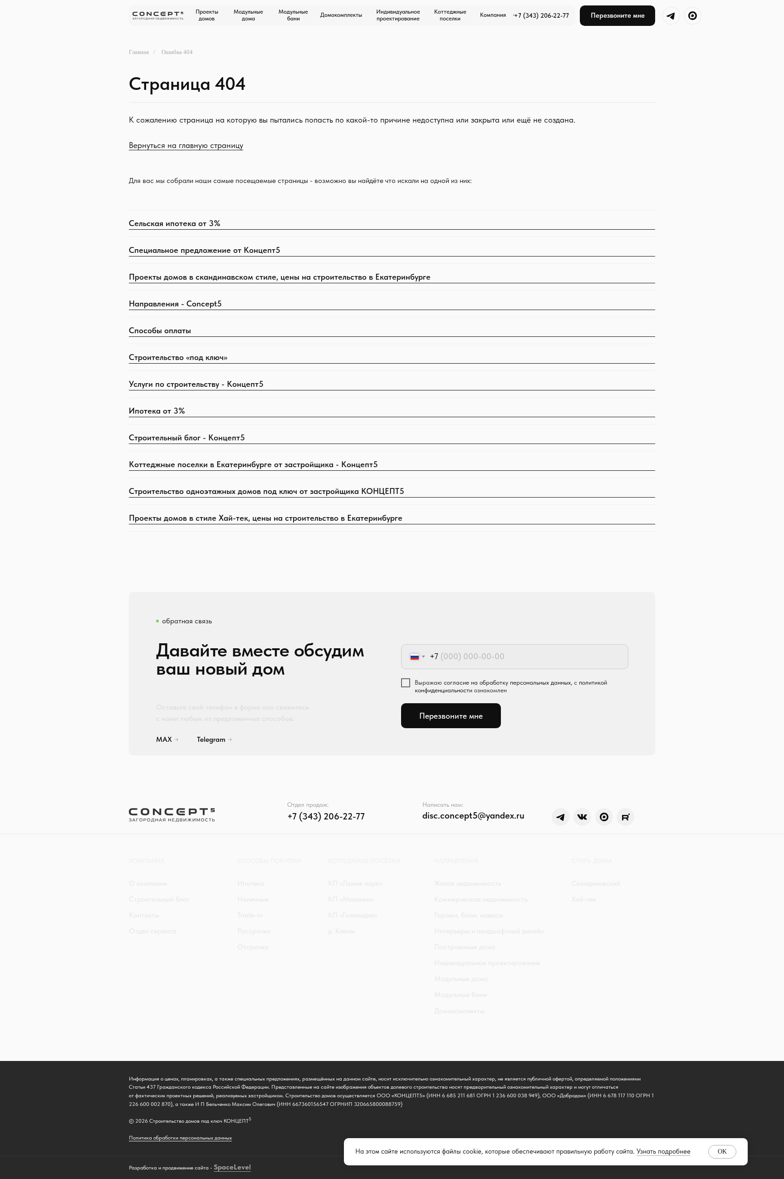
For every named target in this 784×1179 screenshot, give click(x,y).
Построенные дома (464, 946)
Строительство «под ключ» (178, 357)
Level (242, 1167)
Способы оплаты (160, 330)
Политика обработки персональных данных (180, 1138)
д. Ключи (341, 931)
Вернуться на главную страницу (186, 145)
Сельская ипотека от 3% (174, 223)
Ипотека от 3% (157, 410)
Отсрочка (253, 946)
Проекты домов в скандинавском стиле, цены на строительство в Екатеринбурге (280, 276)
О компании (148, 883)
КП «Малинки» (350, 899)
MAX (164, 739)
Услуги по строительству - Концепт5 (196, 384)
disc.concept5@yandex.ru (473, 815)
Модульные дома (461, 978)
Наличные (253, 899)
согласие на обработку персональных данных (507, 682)
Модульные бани (460, 994)
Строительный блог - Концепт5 (187, 437)
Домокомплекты (459, 1010)
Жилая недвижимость (467, 883)
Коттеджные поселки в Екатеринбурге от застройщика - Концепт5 (253, 464)
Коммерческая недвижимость (481, 899)
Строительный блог (159, 899)
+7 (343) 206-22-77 (541, 15)
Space (224, 1167)
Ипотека (251, 883)
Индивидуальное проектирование (487, 962)
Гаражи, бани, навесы (468, 915)
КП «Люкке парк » (355, 883)
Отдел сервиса (152, 931)
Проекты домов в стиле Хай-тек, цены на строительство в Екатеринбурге (265, 518)
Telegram (211, 739)
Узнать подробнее (664, 1151)
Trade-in (250, 915)
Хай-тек (584, 899)
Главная (139, 52)
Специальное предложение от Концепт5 (204, 250)
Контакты (144, 915)
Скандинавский (596, 883)
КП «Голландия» (352, 915)
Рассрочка (254, 931)
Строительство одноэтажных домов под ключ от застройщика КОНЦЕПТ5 (266, 491)
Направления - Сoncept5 (175, 303)
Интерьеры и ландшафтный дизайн (489, 931)
